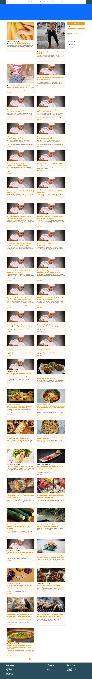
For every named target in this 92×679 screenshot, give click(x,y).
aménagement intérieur (10, 674)
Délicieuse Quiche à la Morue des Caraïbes (20, 466)
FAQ (70, 38)
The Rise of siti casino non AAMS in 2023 (49, 164)
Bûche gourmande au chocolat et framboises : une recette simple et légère (50, 496)
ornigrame (71, 50)
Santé (45, 1)
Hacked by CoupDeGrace (45, 325)
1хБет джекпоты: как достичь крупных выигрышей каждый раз (19, 137)
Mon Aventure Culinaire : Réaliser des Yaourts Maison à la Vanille (20, 496)
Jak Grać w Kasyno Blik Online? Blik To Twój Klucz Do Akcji (20, 191)
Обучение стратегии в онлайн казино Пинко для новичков (49, 110)
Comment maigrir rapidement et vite (20, 86)
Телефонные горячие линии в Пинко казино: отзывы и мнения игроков (19, 244)
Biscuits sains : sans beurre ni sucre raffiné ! (50, 585)
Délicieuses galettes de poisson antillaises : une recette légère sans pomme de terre (50, 615)
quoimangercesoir (11, 41)
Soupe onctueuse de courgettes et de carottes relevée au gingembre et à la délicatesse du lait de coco (51, 407)
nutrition (37, 1)
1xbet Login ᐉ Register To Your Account (18, 325)
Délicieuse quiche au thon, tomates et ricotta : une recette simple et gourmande (50, 467)
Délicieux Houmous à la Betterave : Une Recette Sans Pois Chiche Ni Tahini (19, 437)
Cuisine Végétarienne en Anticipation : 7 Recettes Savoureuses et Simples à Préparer (50, 556)
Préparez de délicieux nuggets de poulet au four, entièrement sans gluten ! (20, 553)
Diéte (28, 1)
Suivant (40, 659)
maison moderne (9, 673)
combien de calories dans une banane (20, 43)
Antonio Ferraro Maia (12, 83)
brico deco (71, 47)
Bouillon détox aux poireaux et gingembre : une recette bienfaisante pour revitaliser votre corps (20, 647)
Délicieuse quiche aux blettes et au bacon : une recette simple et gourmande (19, 406)
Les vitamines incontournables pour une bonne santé (19, 374)
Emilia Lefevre (10, 404)
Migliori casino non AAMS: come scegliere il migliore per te (50, 244)
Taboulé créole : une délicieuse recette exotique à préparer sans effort (48, 377)
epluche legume (55, 1)
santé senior (62, 1)
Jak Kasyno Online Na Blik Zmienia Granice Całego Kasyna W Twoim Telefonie (20, 164)
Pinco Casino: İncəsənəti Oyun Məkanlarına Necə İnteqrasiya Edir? (20, 271)
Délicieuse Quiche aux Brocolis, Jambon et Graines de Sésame (50, 437)
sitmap (7, 675)
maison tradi (8, 670)
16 (36, 659)
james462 (9, 347)
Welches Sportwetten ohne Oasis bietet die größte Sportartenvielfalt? (50, 298)
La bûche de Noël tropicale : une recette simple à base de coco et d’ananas (49, 525)
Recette (32, 1)
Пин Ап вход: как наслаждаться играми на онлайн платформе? (51, 78)
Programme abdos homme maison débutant (48, 52)
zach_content (41, 75)
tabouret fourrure (9, 672)
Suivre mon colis (72, 41)
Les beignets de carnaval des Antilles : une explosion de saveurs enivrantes (19, 586)
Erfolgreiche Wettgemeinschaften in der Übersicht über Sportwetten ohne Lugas (49, 271)
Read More (9, 49)
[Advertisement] (46, 12)
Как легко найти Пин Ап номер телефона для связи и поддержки (20, 217)
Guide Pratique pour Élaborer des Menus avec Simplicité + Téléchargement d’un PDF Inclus (20, 616)
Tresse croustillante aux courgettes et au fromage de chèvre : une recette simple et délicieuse (19, 526)
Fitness (41, 1)
